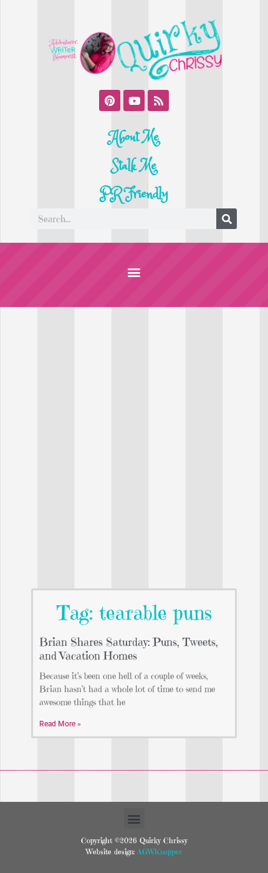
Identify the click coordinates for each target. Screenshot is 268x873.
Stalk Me (134, 166)
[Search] (226, 218)
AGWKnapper (158, 851)
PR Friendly (134, 194)
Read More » (60, 723)
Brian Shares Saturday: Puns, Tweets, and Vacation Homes (128, 649)
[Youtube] (134, 100)
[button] (134, 271)
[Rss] (158, 100)
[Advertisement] (134, 447)
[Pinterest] (109, 100)
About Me (134, 137)
